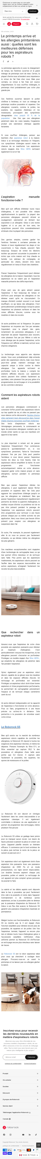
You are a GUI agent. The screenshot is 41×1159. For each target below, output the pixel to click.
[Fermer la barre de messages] (37, 18)
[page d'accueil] (9, 24)
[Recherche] (27, 24)
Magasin (16, 24)
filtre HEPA (26, 149)
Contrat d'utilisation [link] (28, 1146)
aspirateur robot (21, 138)
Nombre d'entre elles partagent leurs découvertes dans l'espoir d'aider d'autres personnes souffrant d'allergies (20, 418)
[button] (38, 1150)
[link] (20, 1106)
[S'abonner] (38, 1145)
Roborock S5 (9, 954)
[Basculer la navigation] (4, 24)
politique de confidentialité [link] (11, 1146)
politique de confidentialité (13, 1063)
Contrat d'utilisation (30, 1063)
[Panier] (37, 24)
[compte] (32, 24)
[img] (20, 1127)
